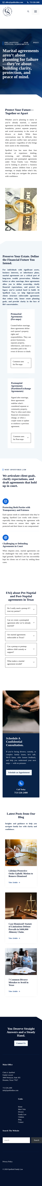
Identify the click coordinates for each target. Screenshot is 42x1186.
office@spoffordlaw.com (14, 2)
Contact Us (21, 1043)
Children (21, 1117)
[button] (28, 11)
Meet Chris (22, 1109)
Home (20, 1107)
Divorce (21, 1112)
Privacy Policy (7, 1161)
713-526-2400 (34, 2)
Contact (20, 1122)
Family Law (22, 1114)
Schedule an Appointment (19, 772)
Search (36, 1140)
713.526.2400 (7, 1088)
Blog (19, 1119)
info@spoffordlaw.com (10, 1090)
